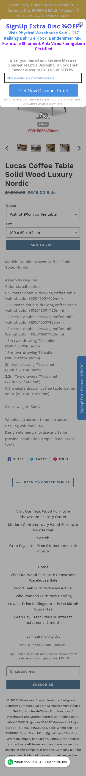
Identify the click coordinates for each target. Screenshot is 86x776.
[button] (80, 24)
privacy (43, 124)
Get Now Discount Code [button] (43, 90)
